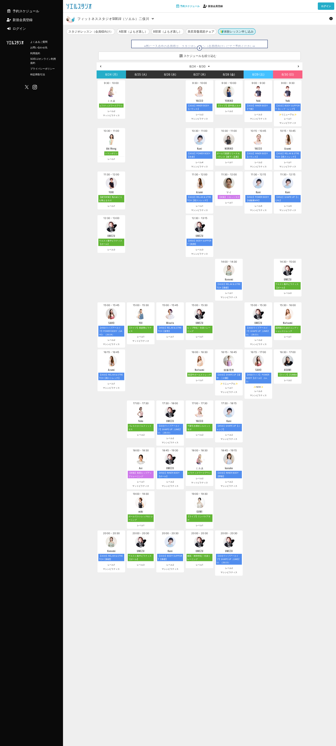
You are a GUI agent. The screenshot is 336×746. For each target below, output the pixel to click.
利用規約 (35, 53)
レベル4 (199, 162)
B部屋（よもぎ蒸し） (167, 31)
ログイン (326, 6)
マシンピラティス (199, 118)
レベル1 (287, 118)
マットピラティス (111, 115)
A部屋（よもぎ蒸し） (133, 31)
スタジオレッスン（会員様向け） (90, 31)
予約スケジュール (190, 6)
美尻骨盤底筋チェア (201, 31)
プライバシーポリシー (42, 68)
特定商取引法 (37, 74)
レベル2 (111, 111)
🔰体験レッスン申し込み (237, 31)
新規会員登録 (215, 6)
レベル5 (258, 206)
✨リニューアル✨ (288, 114)
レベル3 (258, 114)
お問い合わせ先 (38, 47)
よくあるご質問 (38, 41)
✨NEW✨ (258, 387)
